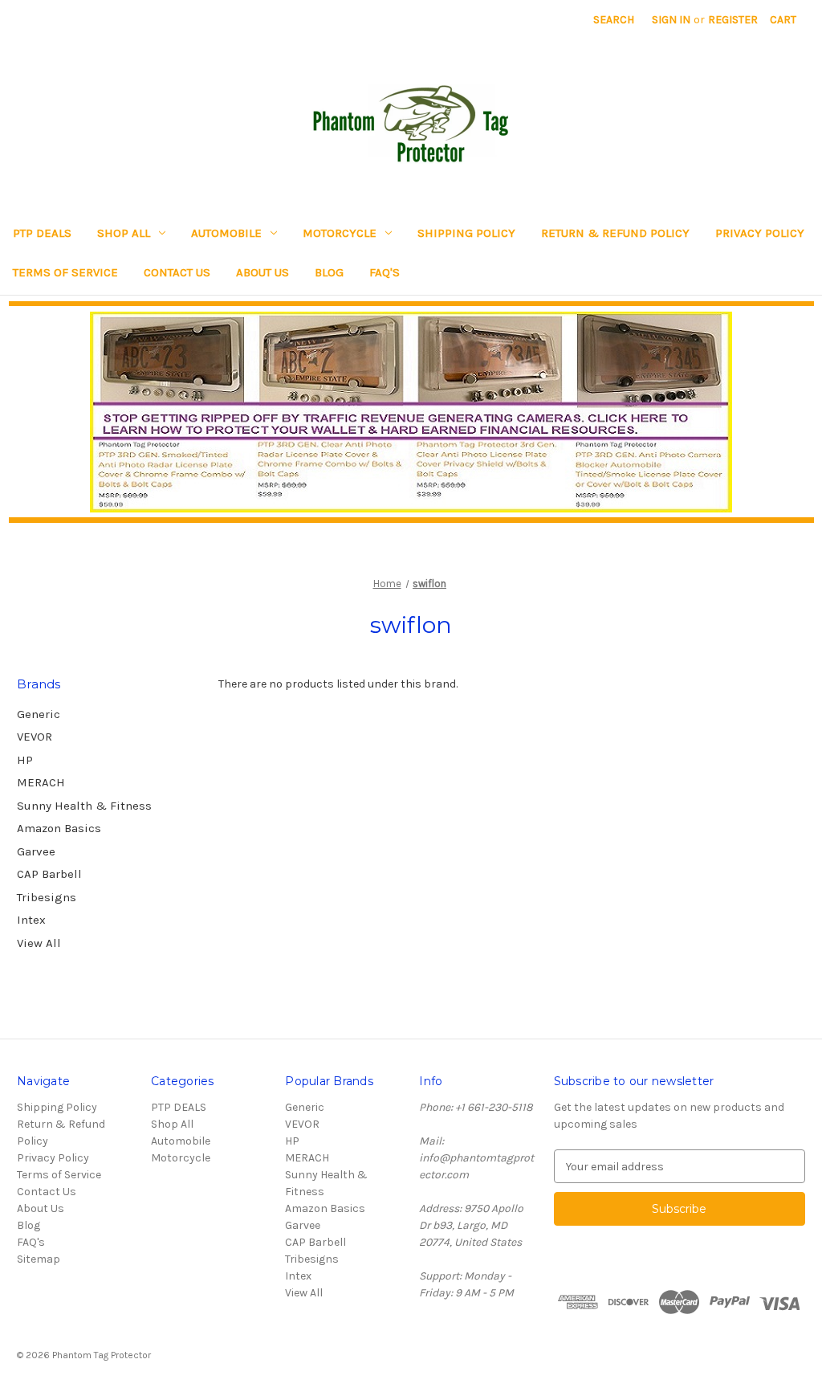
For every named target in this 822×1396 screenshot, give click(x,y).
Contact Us (177, 272)
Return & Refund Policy (615, 233)
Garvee (36, 851)
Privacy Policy (759, 233)
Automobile (226, 233)
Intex (31, 919)
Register (733, 20)
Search (613, 20)
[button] (411, 412)
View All (39, 943)
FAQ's (384, 272)
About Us (262, 272)
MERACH (41, 782)
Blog (329, 272)
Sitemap (38, 1259)
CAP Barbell (49, 874)
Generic (38, 714)
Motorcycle (339, 233)
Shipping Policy (466, 233)
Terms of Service (65, 272)
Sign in (671, 20)
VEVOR (34, 736)
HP (25, 760)
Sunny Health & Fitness (84, 805)
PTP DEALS (42, 233)
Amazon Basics (59, 828)
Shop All (123, 233)
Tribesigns (46, 897)
